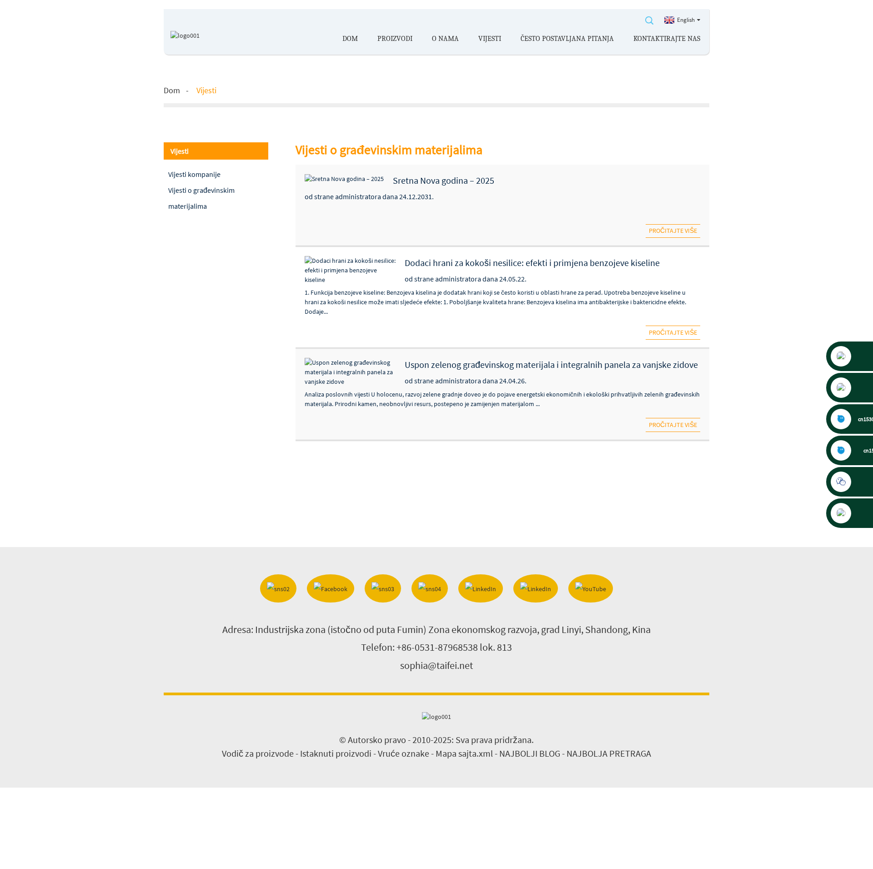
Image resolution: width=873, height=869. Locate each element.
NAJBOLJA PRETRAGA (609, 753)
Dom (350, 39)
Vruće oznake (403, 753)
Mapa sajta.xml (464, 753)
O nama (445, 39)
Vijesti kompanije (194, 174)
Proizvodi (394, 39)
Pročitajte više (673, 230)
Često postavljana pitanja (567, 39)
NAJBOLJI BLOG (529, 753)
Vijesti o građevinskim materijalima (201, 198)
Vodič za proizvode (258, 753)
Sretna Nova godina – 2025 (443, 180)
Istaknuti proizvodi (335, 753)
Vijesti (489, 39)
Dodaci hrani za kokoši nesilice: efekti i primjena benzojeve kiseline (532, 262)
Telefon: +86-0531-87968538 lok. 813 (436, 647)
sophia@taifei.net (436, 665)
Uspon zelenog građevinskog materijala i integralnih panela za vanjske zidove (551, 364)
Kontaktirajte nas (666, 39)
